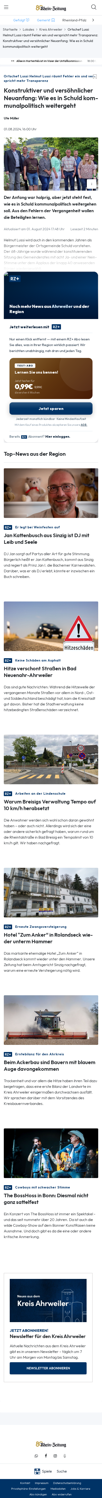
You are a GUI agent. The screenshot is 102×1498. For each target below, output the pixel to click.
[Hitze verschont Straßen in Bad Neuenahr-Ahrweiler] (51, 625)
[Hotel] (51, 892)
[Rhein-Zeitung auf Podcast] (64, 1455)
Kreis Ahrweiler (50, 29)
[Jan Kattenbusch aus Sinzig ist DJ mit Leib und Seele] (51, 492)
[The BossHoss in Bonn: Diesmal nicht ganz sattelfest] (51, 1152)
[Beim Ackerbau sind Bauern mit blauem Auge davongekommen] (51, 1019)
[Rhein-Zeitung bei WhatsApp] (36, 1455)
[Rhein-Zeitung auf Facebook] (45, 1455)
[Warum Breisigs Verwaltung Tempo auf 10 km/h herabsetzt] (51, 758)
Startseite (10, 29)
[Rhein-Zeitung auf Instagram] (55, 1455)
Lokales (28, 29)
